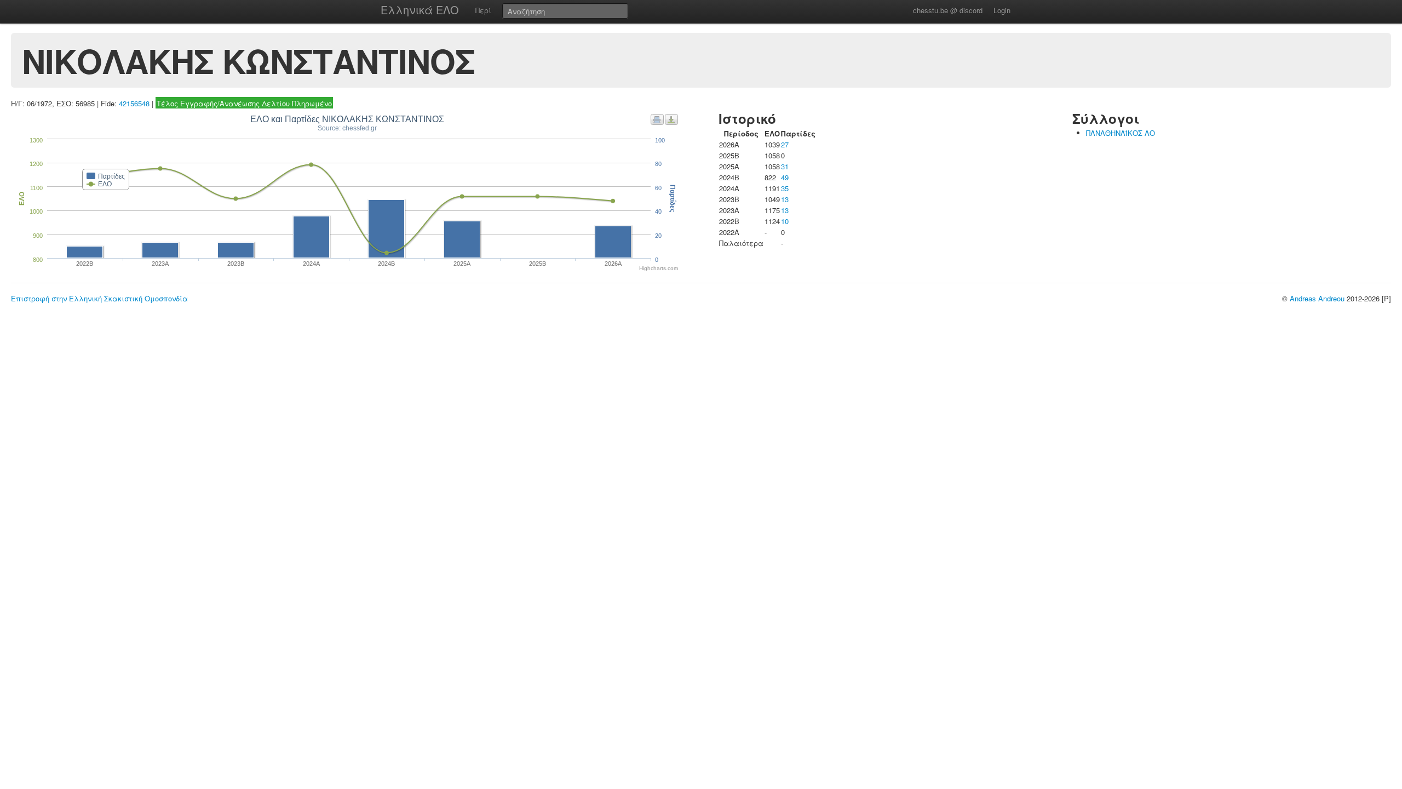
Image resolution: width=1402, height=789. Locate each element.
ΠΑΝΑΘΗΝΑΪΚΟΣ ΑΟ (1120, 133)
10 (785, 221)
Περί (483, 10)
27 (785, 144)
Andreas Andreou (1317, 298)
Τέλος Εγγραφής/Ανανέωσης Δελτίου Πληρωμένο (244, 103)
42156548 (134, 103)
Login (1001, 10)
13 (785, 199)
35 (785, 188)
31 (785, 166)
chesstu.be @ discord (947, 10)
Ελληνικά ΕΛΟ (420, 10)
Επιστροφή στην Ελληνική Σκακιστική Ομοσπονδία (99, 298)
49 (785, 177)
